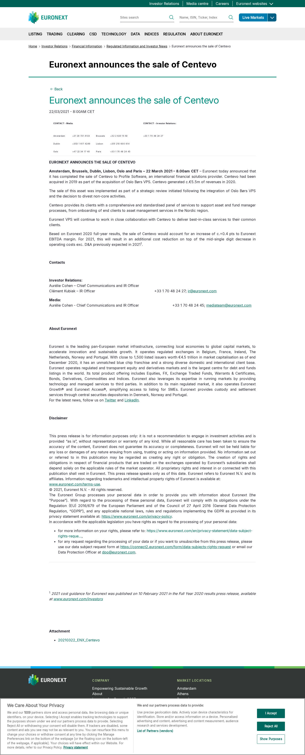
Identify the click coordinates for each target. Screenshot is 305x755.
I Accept (271, 713)
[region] (152, 726)
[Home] (48, 17)
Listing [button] (35, 34)
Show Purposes (271, 739)
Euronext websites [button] (252, 3)
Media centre (197, 3)
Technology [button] (113, 34)
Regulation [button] (174, 34)
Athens (182, 693)
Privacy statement (75, 747)
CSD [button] (93, 34)
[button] (271, 17)
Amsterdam (186, 688)
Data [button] (135, 34)
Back (58, 89)
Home (33, 46)
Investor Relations (164, 3)
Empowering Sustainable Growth (119, 688)
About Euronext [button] (206, 34)
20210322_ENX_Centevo (79, 640)
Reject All (271, 726)
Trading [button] (55, 34)
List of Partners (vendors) (155, 731)
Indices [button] (151, 34)
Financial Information (87, 46)
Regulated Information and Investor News (137, 46)
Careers (222, 3)
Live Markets (253, 17)
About (97, 693)
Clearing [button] (76, 34)
